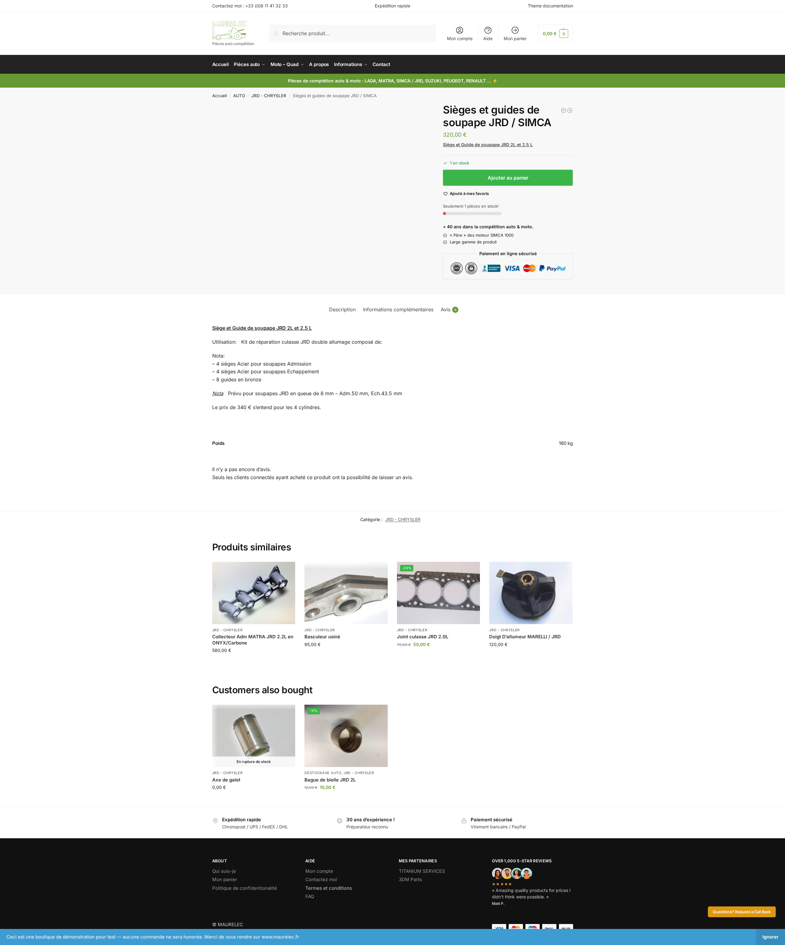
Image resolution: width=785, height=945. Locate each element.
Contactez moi (321, 879)
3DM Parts (410, 879)
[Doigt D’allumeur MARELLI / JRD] (530, 593)
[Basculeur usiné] (346, 593)
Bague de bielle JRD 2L (330, 780)
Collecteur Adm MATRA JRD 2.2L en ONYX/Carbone (252, 640)
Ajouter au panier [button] (253, 663)
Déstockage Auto (322, 773)
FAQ (309, 896)
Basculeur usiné (322, 637)
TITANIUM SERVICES (422, 871)
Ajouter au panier (508, 178)
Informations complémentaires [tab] (398, 309)
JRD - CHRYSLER (268, 95)
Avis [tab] (449, 309)
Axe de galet (226, 780)
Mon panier (515, 38)
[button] (555, 33)
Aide (488, 38)
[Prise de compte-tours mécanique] (563, 110)
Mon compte (460, 38)
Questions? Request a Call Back (742, 912)
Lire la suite (253, 800)
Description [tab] (342, 309)
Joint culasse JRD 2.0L (422, 637)
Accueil (219, 95)
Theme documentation (550, 5)
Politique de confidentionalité (244, 888)
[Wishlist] (286, 571)
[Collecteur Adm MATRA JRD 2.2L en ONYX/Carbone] (253, 593)
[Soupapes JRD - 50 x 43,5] (570, 110)
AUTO (239, 95)
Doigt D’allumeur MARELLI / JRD (525, 637)
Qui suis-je (224, 871)
